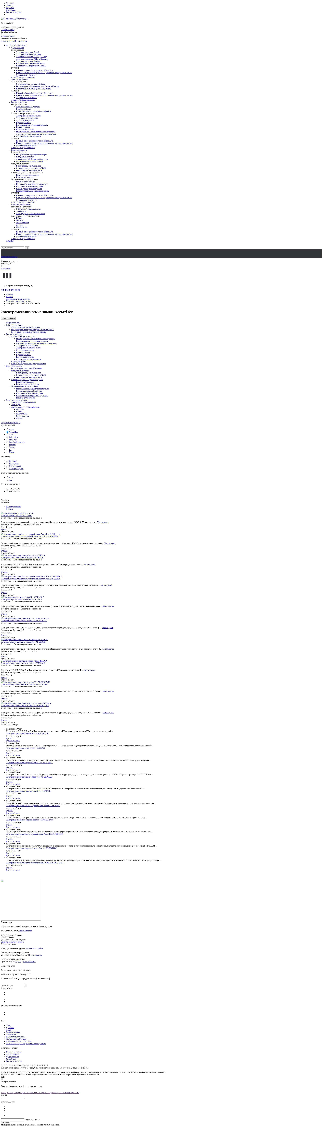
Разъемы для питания (25, 182)
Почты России (29, 961)
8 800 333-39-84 (7, 36)
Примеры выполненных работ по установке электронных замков (44, 73)
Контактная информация (16, 1039)
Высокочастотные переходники (29, 186)
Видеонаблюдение (19, 150)
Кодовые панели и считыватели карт (32, 125)
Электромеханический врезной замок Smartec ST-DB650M (31, 848)
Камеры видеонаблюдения (27, 175)
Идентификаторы (23, 123)
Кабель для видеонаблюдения (29, 188)
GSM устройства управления (28, 209)
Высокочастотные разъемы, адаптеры (32, 184)
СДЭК (18, 961)
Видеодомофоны (23, 109)
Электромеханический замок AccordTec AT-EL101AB (29, 777)
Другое (19, 225)
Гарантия (10, 8)
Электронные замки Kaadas (28, 61)
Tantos (11, 447)
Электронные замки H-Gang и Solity (31, 57)
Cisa (11, 434)
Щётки (19, 218)
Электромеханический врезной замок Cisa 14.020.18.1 (29, 763)
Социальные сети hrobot (26, 75)
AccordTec (13, 432)
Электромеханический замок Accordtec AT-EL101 (27, 733)
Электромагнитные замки (27, 118)
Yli (10, 450)
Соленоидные (15, 466)
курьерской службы (34, 948)
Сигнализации (12, 1054)
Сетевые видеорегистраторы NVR (31, 168)
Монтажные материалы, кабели (29, 161)
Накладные (14, 463)
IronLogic (13, 439)
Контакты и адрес (13, 12)
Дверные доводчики (25, 120)
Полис (12, 452)
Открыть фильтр (8, 318)
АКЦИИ (10, 241)
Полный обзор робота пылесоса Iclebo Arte (34, 70)
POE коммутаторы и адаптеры (29, 170)
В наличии (5, 268)
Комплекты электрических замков (31, 66)
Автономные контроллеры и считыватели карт (36, 134)
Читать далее (102, 522)
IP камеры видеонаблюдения (28, 166)
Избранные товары (9, 257)
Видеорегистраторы (24, 177)
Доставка (10, 3)
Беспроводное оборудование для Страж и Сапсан (37, 86)
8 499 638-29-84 (7, 30)
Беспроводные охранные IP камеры (31, 154)
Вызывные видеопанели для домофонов (33, 111)
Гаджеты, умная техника (21, 204)
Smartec (12, 444)
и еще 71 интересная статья (23, 77)
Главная (9, 294)
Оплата (9, 5)
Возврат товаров (13, 1032)
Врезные (13, 461)
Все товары (6, 263)
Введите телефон (32, 1120)
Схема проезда (35, 955)
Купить (4, 529)
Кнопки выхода (23, 127)
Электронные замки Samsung (28, 54)
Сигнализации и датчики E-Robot (30, 84)
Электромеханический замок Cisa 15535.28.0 (25, 748)
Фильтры (20, 220)
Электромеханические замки (28, 116)
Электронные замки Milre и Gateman (32, 59)
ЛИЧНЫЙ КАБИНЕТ (10, 290)
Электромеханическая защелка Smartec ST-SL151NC (28, 791)
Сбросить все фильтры (10, 422)
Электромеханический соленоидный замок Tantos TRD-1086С (33, 806)
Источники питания (25, 129)
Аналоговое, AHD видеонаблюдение (32, 159)
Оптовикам (11, 10)
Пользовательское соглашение (19, 1041)
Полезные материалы (15, 1037)
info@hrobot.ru (25, 931)
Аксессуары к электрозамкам (28, 136)
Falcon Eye (13, 437)
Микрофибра (21, 227)
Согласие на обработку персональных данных (26, 1043)
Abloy (11, 429)
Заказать (5, 1122)
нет (10, 480)
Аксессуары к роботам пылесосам (30, 214)
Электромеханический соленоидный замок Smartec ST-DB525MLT (35, 863)
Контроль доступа (19, 102)
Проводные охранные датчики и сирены (33, 88)
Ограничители (22, 223)
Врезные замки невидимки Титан (30, 63)
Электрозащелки (16, 468)
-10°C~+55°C (14, 489)
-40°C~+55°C (14, 491)
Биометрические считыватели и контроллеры (35, 132)
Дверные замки (17, 47)
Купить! (9, 738)
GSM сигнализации (19, 79)
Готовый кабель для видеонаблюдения (32, 191)
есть (11, 477)
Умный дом (21, 211)
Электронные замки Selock (27, 52)
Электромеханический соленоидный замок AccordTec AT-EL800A (34, 834)
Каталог (9, 297)
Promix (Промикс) (16, 442)
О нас (8, 1025)
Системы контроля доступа (28, 107)
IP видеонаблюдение (25, 157)
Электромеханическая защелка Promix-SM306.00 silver (29, 820)
